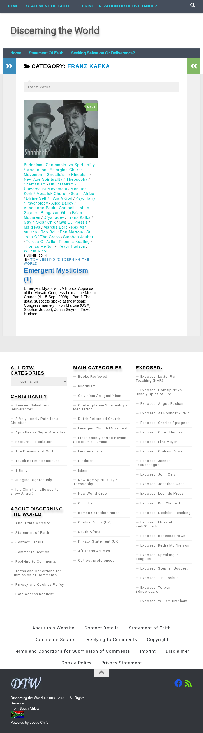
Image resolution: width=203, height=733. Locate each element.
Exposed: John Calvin (159, 474)
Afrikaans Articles (94, 551)
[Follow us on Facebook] (178, 683)
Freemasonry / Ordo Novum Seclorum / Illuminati (99, 440)
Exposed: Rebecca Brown (163, 536)
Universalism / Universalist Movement (50, 186)
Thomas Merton (39, 246)
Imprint (148, 651)
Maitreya (32, 227)
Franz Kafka (79, 217)
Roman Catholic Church (99, 513)
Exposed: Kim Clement (160, 503)
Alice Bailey (62, 203)
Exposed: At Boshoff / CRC (164, 413)
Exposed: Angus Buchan (161, 404)
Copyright (158, 639)
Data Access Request (34, 594)
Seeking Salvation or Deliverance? (117, 6)
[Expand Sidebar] (9, 66)
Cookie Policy (76, 662)
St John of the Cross (57, 234)
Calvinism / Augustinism (99, 396)
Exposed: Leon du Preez (162, 493)
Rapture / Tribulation (34, 442)
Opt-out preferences (96, 560)
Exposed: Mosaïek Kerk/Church (154, 524)
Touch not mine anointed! (38, 461)
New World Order (93, 493)
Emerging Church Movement (103, 428)
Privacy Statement (121, 662)
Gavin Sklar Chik (40, 222)
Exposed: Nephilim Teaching (165, 513)
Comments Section (32, 552)
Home (12, 6)
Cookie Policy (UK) (95, 522)
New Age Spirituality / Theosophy (55, 179)
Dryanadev (54, 217)
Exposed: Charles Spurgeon (165, 423)
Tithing (21, 470)
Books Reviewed (92, 377)
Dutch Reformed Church (99, 419)
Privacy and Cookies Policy (39, 585)
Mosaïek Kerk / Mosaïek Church (55, 191)
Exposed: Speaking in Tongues (157, 557)
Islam (82, 470)
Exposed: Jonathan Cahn (162, 484)
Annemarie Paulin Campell (49, 207)
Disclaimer (178, 651)
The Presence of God (34, 451)
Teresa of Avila (41, 241)
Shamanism (35, 183)
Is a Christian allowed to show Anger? (35, 491)
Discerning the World (55, 30)
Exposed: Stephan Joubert (164, 568)
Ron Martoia (71, 231)
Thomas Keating (74, 241)
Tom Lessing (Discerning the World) (56, 261)
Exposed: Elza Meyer (158, 442)
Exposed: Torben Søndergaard (153, 589)
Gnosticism (57, 174)
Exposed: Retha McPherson (165, 545)
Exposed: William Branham (163, 601)
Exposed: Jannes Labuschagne (153, 463)
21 (93, 107)
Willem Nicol (35, 251)
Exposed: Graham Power (162, 451)
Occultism (87, 503)
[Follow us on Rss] (188, 683)
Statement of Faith (47, 6)
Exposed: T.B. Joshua (159, 578)
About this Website (32, 523)
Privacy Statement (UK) (99, 541)
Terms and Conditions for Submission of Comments (36, 573)
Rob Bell (48, 231)
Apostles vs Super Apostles (40, 432)
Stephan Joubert (79, 236)
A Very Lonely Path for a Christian (34, 421)
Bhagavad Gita (55, 212)
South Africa (82, 193)
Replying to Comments (35, 561)
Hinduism (80, 174)
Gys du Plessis (73, 222)
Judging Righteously (33, 480)
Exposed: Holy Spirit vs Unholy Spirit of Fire (159, 392)
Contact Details (29, 542)
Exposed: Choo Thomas (161, 432)
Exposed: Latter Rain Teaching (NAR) (157, 379)
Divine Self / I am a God (49, 198)
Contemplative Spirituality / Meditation (100, 407)
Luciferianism (90, 451)
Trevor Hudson (71, 246)
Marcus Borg (56, 227)
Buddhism (33, 164)
